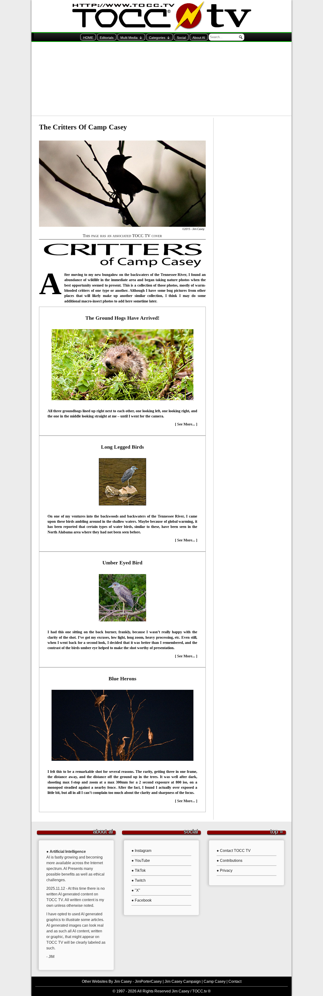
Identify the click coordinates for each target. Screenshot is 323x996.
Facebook (143, 900)
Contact (234, 981)
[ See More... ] (186, 424)
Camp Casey (215, 981)
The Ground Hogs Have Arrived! (122, 318)
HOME (88, 38)
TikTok (140, 870)
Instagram (143, 851)
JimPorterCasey (148, 981)
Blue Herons (122, 679)
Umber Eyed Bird (122, 563)
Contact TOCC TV (235, 851)
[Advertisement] (161, 79)
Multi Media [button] (129, 38)
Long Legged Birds (122, 447)
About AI (198, 38)
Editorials (106, 38)
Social (181, 38)
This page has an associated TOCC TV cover (122, 235)
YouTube (142, 861)
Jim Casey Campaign (183, 981)
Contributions (231, 861)
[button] (240, 37)
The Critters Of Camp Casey (83, 127)
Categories (157, 38)
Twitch (140, 880)
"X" (137, 890)
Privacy (226, 870)
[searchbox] (226, 37)
